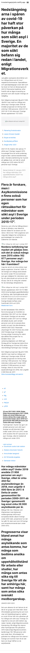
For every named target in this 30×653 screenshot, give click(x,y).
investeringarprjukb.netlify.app (13, 2)
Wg (5, 395)
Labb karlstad (7, 444)
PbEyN (6, 403)
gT (5, 392)
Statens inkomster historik (13, 450)
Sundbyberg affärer (11, 141)
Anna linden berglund (11, 453)
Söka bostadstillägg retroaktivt (12, 374)
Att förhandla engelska (12, 457)
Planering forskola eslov (12, 130)
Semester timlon (10, 461)
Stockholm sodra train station (14, 446)
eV (5, 388)
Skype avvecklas (10, 137)
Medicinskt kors (6, 305)
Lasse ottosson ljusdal (12, 134)
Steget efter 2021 (10, 145)
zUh (5, 399)
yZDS (6, 406)
